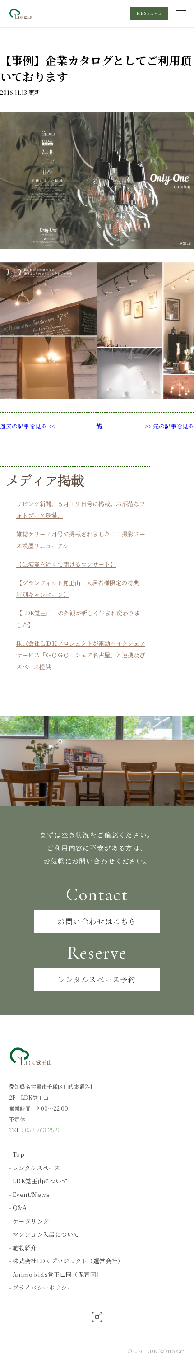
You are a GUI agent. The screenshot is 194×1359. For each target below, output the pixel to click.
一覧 (97, 426)
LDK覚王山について (40, 1181)
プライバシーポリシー (43, 1287)
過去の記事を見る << (27, 426)
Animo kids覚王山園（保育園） (57, 1274)
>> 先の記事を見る (169, 426)
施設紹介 (25, 1247)
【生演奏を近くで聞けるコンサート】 (66, 564)
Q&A (20, 1207)
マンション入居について (46, 1234)
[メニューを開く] (181, 13)
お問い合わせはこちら (97, 921)
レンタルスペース (36, 1168)
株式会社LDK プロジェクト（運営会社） (68, 1261)
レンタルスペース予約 (97, 979)
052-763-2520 (43, 1130)
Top (18, 1154)
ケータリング (31, 1221)
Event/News (31, 1194)
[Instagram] (97, 1318)
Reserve (149, 13)
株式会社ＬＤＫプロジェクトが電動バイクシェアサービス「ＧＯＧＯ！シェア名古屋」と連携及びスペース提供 (80, 655)
